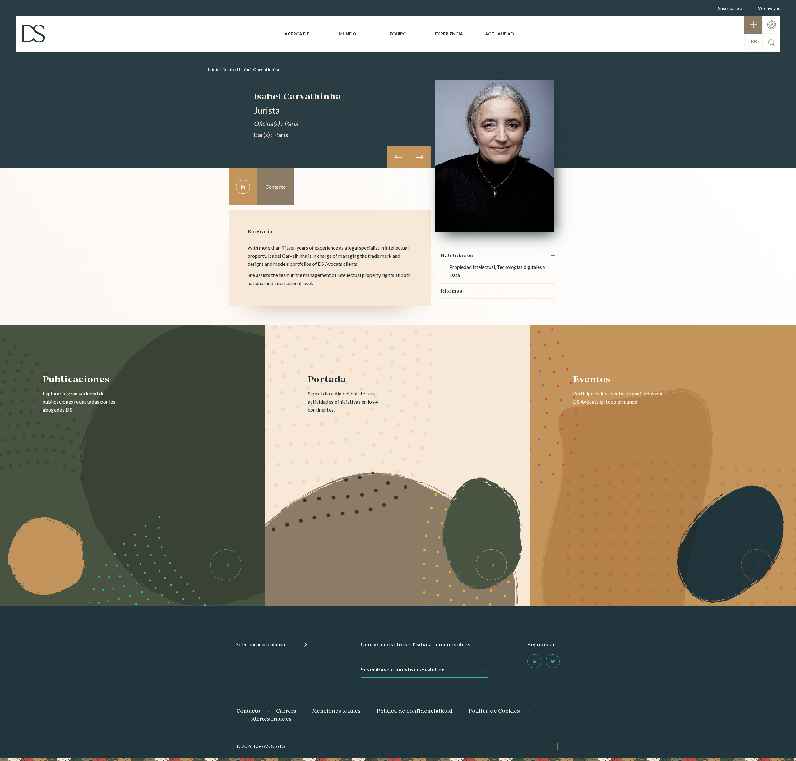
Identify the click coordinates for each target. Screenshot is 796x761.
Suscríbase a (730, 8)
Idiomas (451, 291)
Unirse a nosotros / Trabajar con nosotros (415, 645)
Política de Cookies (494, 711)
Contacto (248, 711)
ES (753, 42)
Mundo (347, 33)
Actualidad (499, 33)
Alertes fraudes (271, 719)
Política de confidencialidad (415, 711)
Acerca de (297, 33)
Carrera (286, 711)
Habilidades (457, 256)
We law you (769, 8)
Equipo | (230, 70)
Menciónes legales (336, 711)
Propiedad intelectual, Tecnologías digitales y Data (497, 271)
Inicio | (214, 70)
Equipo (398, 33)
